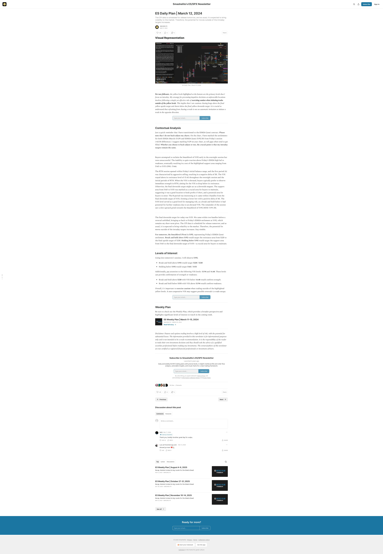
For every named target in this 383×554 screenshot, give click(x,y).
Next (221, 399)
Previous (163, 399)
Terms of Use (201, 376)
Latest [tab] (163, 462)
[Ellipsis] (226, 432)
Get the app (201, 545)
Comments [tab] (159, 414)
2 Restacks (178, 385)
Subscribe (366, 4)
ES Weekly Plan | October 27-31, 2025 (172, 481)
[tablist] (163, 414)
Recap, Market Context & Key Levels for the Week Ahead (174, 470)
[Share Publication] (358, 4)
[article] (191, 471)
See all (159, 509)
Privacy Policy (207, 378)
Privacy (189, 540)
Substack (182, 550)
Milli (161, 432)
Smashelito (163, 26)
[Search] (354, 4)
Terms (195, 540)
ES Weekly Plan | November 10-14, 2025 (173, 495)
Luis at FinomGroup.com (168, 445)
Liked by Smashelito (167, 434)
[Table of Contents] (2, 277)
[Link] (152, 37)
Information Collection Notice (191, 378)
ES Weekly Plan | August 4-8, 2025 (171, 467)
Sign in (376, 4)
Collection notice (204, 540)
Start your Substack (186, 545)
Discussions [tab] (170, 462)
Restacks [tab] (168, 414)
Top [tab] (157, 462)
